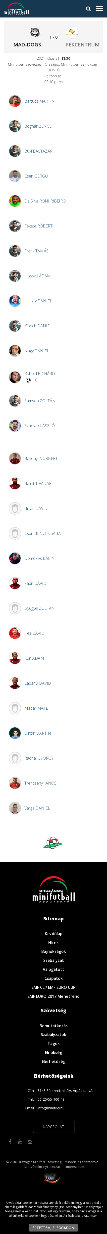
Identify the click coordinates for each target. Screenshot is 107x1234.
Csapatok (54, 978)
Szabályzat (53, 960)
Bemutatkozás (54, 1025)
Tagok (54, 1043)
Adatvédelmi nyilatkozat (42, 1166)
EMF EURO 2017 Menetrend (54, 996)
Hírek (53, 942)
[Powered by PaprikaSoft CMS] (53, 1177)
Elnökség (53, 1052)
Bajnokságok (53, 951)
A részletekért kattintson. (80, 1216)
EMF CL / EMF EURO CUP (54, 987)
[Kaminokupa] (53, 842)
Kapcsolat (53, 1126)
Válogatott (53, 969)
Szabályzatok (53, 1034)
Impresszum (74, 1166)
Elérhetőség (53, 1061)
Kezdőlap (53, 933)
